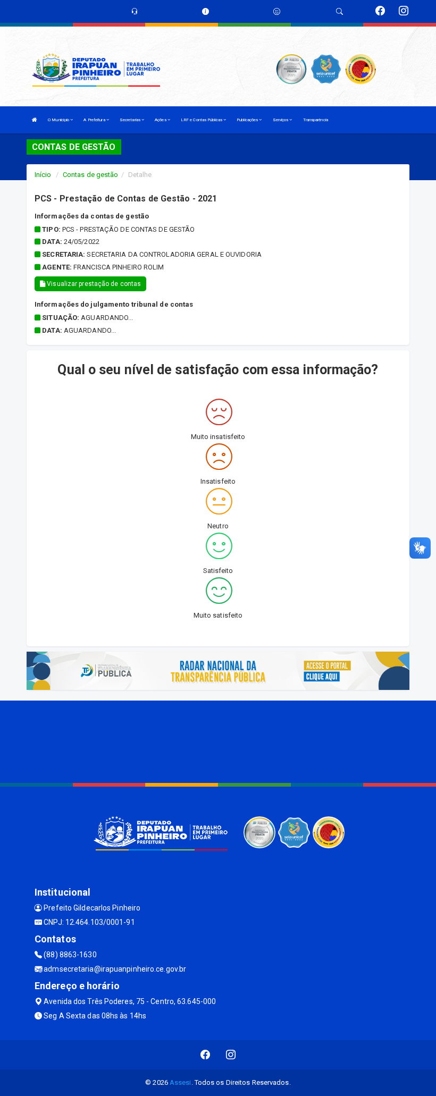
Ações (161, 119)
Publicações (248, 119)
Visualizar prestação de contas (93, 284)
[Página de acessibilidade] (276, 11)
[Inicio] (35, 119)
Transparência (315, 119)
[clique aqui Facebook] (205, 1055)
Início (43, 175)
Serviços (281, 119)
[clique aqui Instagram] (231, 1055)
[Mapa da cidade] (218, 740)
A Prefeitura (94, 119)
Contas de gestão (91, 175)
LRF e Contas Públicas (202, 119)
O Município (59, 119)
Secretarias (130, 119)
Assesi (180, 1082)
